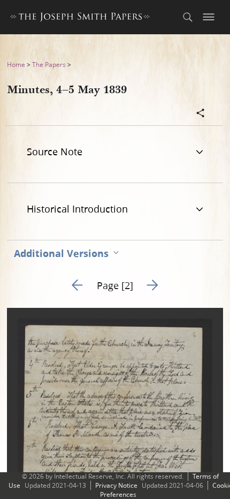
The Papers (49, 64)
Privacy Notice (116, 485)
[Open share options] (200, 114)
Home (16, 64)
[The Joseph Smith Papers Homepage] (80, 18)
